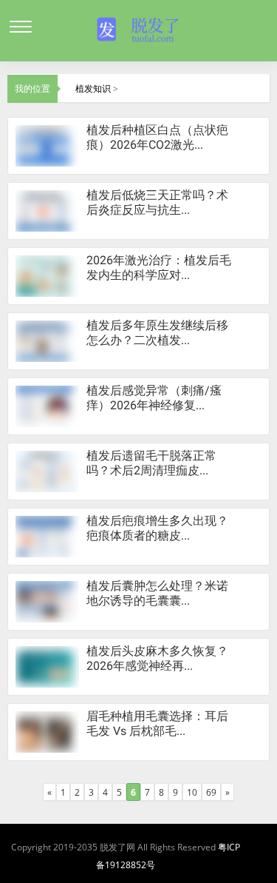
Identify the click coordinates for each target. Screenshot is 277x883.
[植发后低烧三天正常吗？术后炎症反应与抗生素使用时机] (43, 210)
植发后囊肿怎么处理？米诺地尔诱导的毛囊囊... (157, 593)
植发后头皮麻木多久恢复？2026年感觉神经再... (157, 658)
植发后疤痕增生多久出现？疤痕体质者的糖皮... (157, 528)
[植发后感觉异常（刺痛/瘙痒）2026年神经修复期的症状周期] (44, 405)
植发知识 (93, 88)
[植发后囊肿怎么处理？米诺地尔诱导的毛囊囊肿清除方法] (44, 601)
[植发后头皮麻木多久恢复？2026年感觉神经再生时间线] (45, 666)
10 (192, 792)
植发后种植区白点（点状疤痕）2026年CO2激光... (157, 137)
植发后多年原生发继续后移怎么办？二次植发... (157, 332)
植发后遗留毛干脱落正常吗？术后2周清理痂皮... (151, 463)
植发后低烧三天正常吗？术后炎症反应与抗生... (157, 202)
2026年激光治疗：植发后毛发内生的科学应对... (158, 267)
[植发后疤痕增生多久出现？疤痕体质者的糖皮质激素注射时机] (44, 535)
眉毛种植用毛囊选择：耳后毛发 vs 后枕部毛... (157, 723)
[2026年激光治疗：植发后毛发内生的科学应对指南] (43, 275)
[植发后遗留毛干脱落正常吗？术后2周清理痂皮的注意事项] (44, 470)
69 (211, 792)
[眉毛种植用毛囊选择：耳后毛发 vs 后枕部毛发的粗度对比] (44, 731)
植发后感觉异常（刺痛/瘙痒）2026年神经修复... (154, 397)
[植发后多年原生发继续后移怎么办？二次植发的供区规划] (43, 340)
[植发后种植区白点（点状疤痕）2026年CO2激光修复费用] (43, 145)
